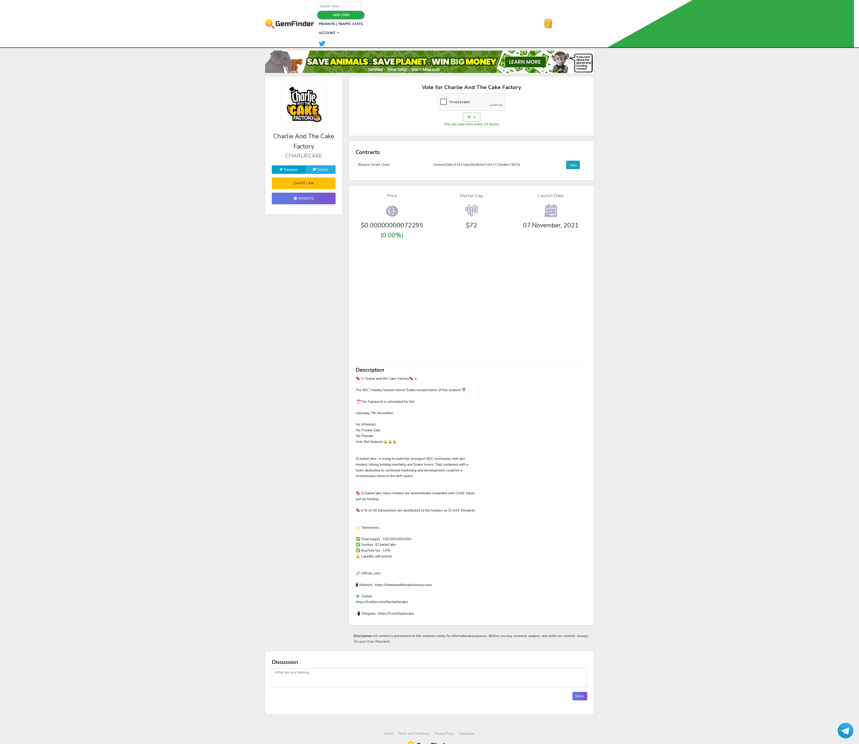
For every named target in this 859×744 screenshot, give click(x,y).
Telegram (290, 169)
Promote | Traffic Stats (341, 24)
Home (389, 733)
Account (327, 33)
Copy (573, 164)
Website (305, 198)
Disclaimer (466, 733)
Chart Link (303, 183)
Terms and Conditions (414, 733)
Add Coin (341, 15)
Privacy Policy (445, 733)
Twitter (322, 169)
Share (579, 696)
